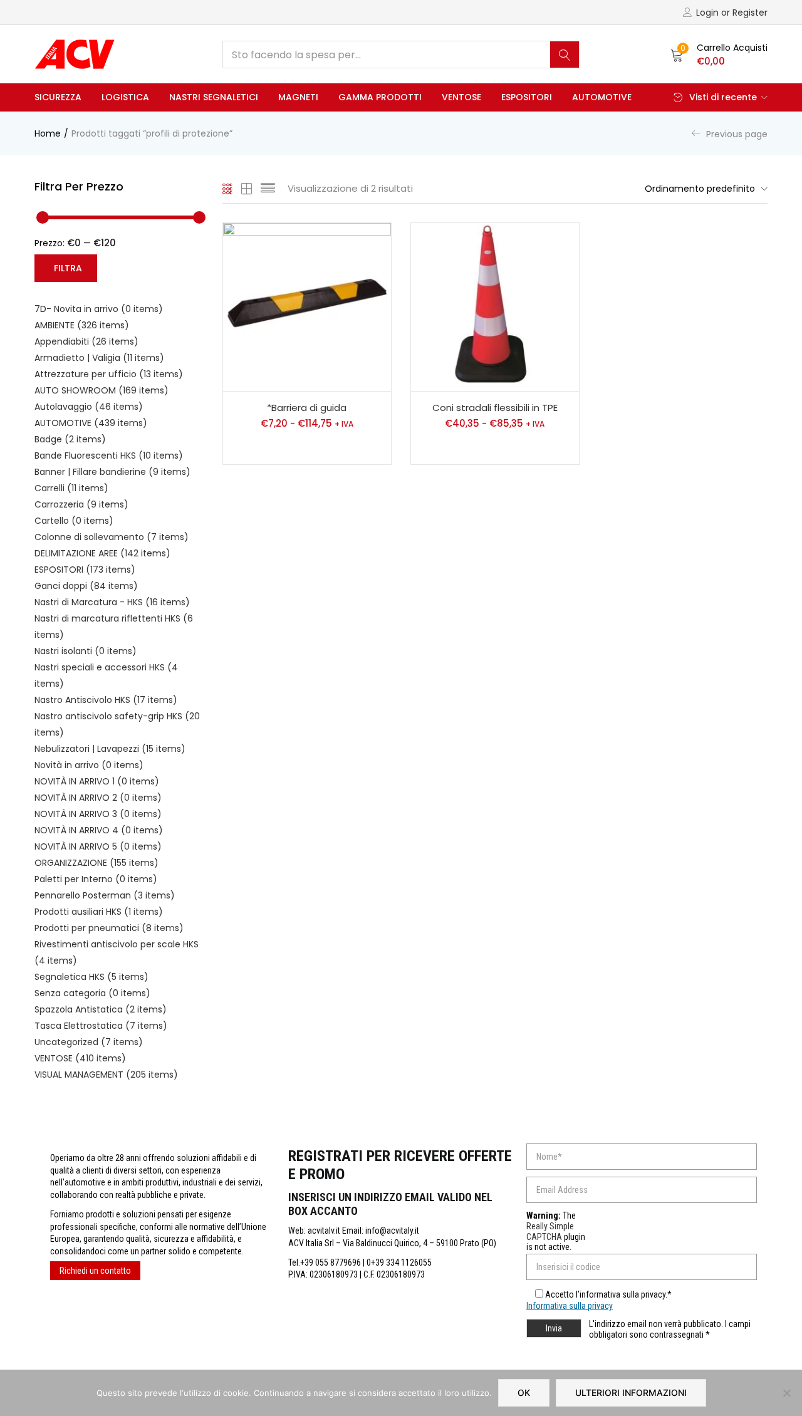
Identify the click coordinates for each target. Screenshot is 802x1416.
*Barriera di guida (306, 407)
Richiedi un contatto (95, 1271)
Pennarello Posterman (104, 895)
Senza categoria (92, 993)
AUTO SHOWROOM (101, 390)
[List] (268, 188)
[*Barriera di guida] (307, 307)
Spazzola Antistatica (100, 1009)
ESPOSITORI (526, 97)
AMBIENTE (81, 325)
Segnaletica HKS (91, 977)
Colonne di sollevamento (111, 537)
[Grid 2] (247, 188)
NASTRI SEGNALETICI (213, 97)
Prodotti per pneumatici (109, 928)
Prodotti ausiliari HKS (98, 911)
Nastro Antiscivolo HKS (105, 700)
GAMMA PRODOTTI (380, 97)
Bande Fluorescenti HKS (108, 455)
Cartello (73, 520)
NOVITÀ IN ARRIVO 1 (96, 781)
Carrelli (71, 488)
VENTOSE (461, 97)
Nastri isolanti (85, 651)
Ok (524, 1392)
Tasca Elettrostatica (100, 1025)
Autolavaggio (88, 406)
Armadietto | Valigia (99, 357)
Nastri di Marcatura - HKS (112, 602)
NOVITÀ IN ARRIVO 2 (98, 797)
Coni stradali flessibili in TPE (495, 407)
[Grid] (227, 188)
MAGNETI (298, 97)
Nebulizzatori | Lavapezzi (109, 748)
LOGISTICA (125, 97)
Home (47, 133)
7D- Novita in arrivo (98, 309)
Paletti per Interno (95, 879)
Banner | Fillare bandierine (112, 472)
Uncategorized (88, 1042)
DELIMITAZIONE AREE (102, 553)
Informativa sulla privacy (569, 1306)
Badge (70, 439)
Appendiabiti (86, 341)
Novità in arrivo (88, 765)
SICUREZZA (57, 97)
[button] (719, 54)
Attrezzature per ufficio (108, 374)
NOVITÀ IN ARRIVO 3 (98, 814)
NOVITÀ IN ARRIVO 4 (98, 830)
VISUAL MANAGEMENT (106, 1074)
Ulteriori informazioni (631, 1392)
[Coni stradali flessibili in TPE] (495, 307)
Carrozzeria (81, 504)
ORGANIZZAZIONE (96, 862)
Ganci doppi (86, 586)
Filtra (68, 268)
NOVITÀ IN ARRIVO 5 (98, 846)
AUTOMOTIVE (602, 97)
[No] (786, 1393)
